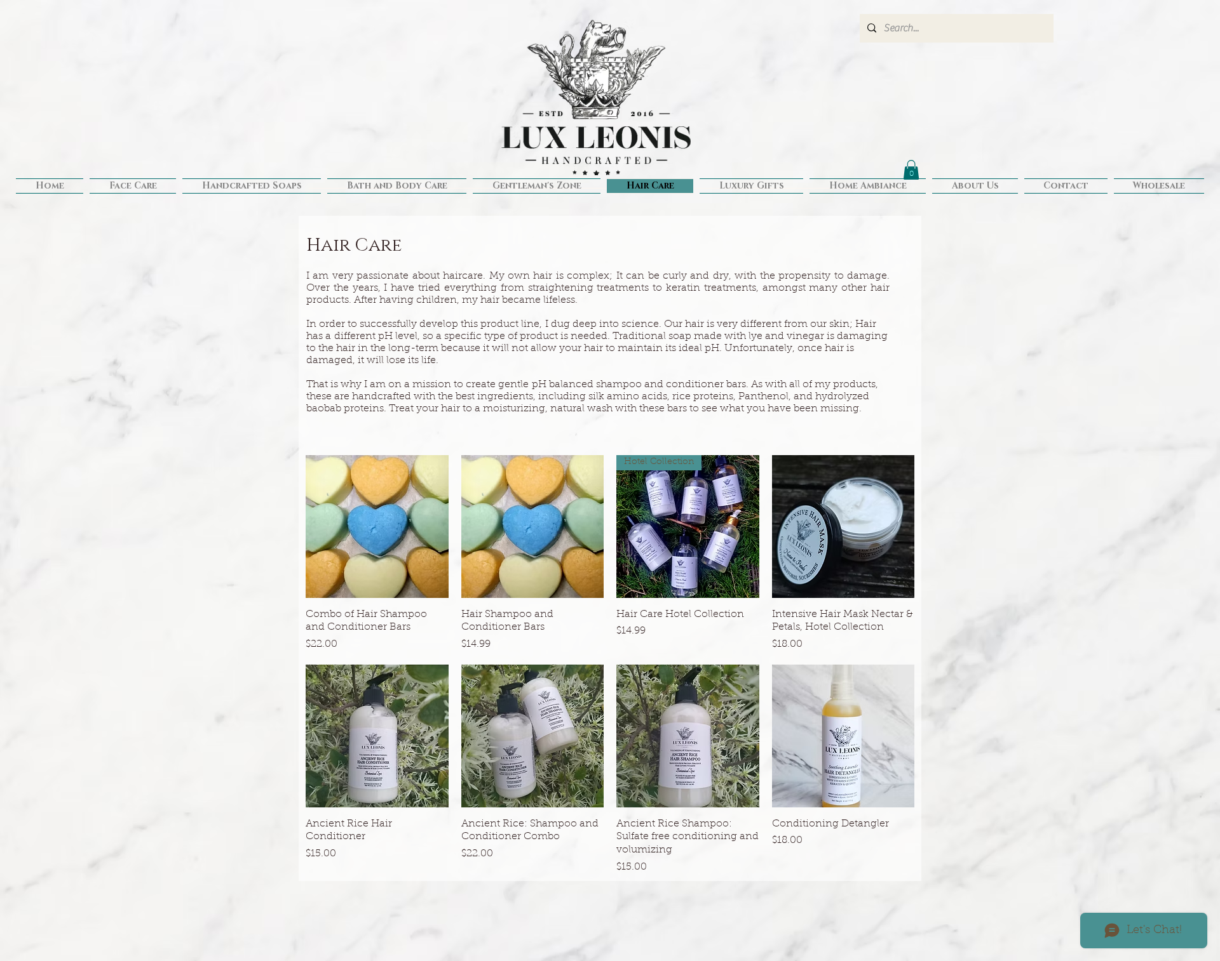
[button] (911, 170)
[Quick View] (377, 526)
